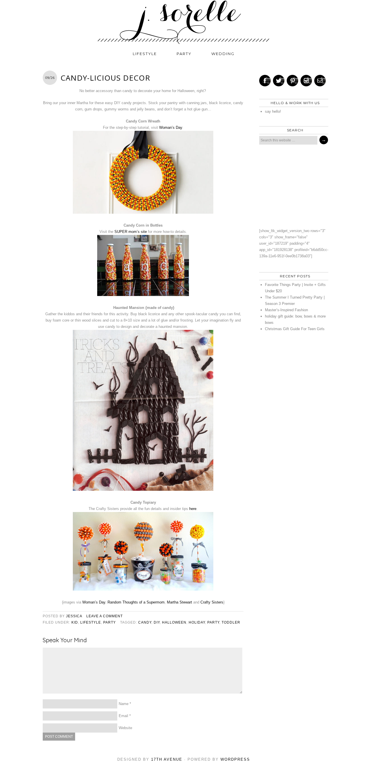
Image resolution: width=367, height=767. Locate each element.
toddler (231, 622)
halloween (174, 622)
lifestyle (145, 53)
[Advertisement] (292, 186)
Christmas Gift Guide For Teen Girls (295, 329)
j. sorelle (183, 22)
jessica (74, 616)
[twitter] (278, 80)
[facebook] (265, 80)
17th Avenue (166, 759)
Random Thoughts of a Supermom (136, 602)
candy (144, 622)
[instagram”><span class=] (306, 80)
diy (157, 622)
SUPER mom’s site (131, 231)
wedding (223, 53)
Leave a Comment (104, 616)
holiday (197, 622)
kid (74, 622)
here (192, 509)
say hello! (273, 111)
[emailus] (320, 80)
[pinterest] (292, 80)
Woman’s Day (170, 127)
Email (123, 716)
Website (125, 728)
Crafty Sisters (211, 602)
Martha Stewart (179, 602)
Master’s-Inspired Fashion (286, 310)
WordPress (235, 759)
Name (123, 704)
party (184, 53)
